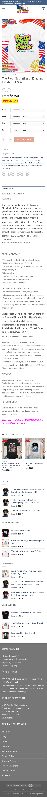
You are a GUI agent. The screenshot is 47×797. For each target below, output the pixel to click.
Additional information (13, 194)
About (16, 790)
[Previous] (2, 457)
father (15, 158)
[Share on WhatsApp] (4, 174)
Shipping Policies (9, 761)
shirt (39, 160)
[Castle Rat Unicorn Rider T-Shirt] (35, 448)
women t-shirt (38, 165)
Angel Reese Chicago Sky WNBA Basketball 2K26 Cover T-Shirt (11, 465)
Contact (5, 746)
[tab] (23, 188)
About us (6, 731)
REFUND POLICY (10, 770)
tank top (25, 163)
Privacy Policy (8, 756)
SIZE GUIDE (7, 775)
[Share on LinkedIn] (27, 174)
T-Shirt (12, 75)
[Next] (45, 457)
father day (21, 158)
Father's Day (19, 160)
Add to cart (24, 139)
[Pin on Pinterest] (22, 174)
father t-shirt (38, 158)
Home (4, 75)
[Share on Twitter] (13, 174)
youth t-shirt (6, 168)
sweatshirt (12, 163)
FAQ (4, 736)
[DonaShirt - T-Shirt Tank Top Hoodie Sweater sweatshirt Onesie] (23, 9)
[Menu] (3, 9)
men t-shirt (33, 160)
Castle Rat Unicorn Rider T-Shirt (34, 464)
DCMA (5, 741)
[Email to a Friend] (18, 174)
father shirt (29, 158)
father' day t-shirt (8, 160)
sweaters (5, 163)
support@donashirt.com (18, 708)
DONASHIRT (31, 420)
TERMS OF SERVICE (11, 751)
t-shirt (19, 163)
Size (3, 123)
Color (4, 130)
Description (7, 189)
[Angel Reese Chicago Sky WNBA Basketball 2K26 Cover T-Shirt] (12, 448)
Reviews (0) (7, 199)
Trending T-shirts (26, 165)
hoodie (26, 160)
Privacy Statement (10, 765)
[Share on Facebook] (9, 174)
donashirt (9, 158)
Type (4, 116)
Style (4, 109)
